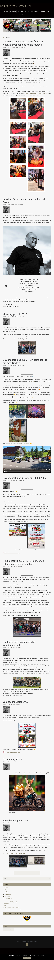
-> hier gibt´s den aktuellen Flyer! (12, 752)
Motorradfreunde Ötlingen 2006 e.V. (16, 6)
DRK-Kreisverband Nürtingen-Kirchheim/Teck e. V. (35, 93)
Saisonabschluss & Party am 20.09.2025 (24, 478)
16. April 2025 (12, 762)
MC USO (33, 381)
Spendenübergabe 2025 (16, 820)
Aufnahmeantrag (9, 896)
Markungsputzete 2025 (15, 314)
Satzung (6, 892)
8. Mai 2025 (12, 704)
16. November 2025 (13, 47)
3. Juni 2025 (12, 647)
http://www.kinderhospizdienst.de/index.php (14, 853)
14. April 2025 (12, 823)
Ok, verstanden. (27, 957)
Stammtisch (7, 900)
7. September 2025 (13, 480)
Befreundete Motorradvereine (12, 907)
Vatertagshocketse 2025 (15, 701)
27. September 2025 (14, 316)
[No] (52, 957)
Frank (5, 47)
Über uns (6, 889)
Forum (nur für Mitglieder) (10, 902)
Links (5, 905)
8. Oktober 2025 (13, 204)
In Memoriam (8, 894)
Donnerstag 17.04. (12, 759)
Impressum (6, 903)
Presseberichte (8, 898)
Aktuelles (6, 887)
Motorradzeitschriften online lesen (13, 909)
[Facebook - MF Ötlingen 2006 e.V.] (27, 944)
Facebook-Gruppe (25, 443)
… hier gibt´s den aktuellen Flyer (12, 553)
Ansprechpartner (9, 891)
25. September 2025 (14, 365)
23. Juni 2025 (12, 566)
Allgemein (23, 47)
